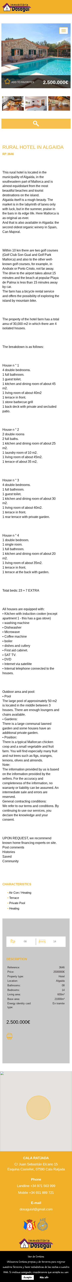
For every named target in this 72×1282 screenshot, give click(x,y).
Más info (44, 1277)
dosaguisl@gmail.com (36, 1209)
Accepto (28, 1277)
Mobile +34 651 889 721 (36, 1193)
